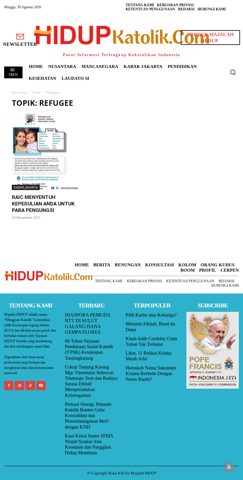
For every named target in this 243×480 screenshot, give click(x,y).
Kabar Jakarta (26, 187)
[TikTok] (30, 385)
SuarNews (174, 101)
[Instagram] (19, 385)
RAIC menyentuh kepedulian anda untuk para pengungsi (43, 203)
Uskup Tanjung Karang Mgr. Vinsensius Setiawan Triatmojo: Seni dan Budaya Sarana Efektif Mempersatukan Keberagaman (91, 381)
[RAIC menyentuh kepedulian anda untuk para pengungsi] (45, 151)
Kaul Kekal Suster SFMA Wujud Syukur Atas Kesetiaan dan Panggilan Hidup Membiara (89, 444)
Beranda (19, 92)
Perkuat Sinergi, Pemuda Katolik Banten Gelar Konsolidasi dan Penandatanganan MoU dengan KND (88, 415)
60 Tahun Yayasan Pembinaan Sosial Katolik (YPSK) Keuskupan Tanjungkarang (89, 349)
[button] (233, 72)
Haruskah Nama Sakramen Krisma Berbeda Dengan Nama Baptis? (151, 373)
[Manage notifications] (229, 467)
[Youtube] (41, 385)
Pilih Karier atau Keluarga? (151, 314)
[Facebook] (8, 385)
